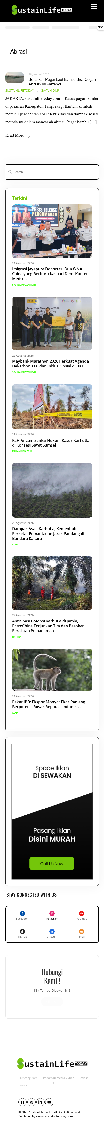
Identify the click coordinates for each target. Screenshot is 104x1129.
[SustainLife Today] (41, 17)
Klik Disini (52, 1001)
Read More (14, 135)
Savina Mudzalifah (24, 285)
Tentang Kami (29, 1078)
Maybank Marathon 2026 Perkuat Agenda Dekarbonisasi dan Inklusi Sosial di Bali (50, 363)
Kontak (24, 1085)
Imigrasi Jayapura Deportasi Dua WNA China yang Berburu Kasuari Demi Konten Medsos (50, 273)
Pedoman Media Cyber (58, 1078)
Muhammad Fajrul (23, 451)
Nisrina (17, 637)
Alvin (15, 544)
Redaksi (84, 1078)
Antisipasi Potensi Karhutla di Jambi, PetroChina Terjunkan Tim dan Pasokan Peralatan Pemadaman (48, 625)
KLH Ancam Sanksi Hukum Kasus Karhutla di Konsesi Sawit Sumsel (50, 443)
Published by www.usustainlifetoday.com (45, 1116)
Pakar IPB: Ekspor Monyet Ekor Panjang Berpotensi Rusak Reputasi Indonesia (48, 704)
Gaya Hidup (50, 90)
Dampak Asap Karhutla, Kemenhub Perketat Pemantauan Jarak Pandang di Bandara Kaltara (48, 533)
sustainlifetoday (19, 90)
